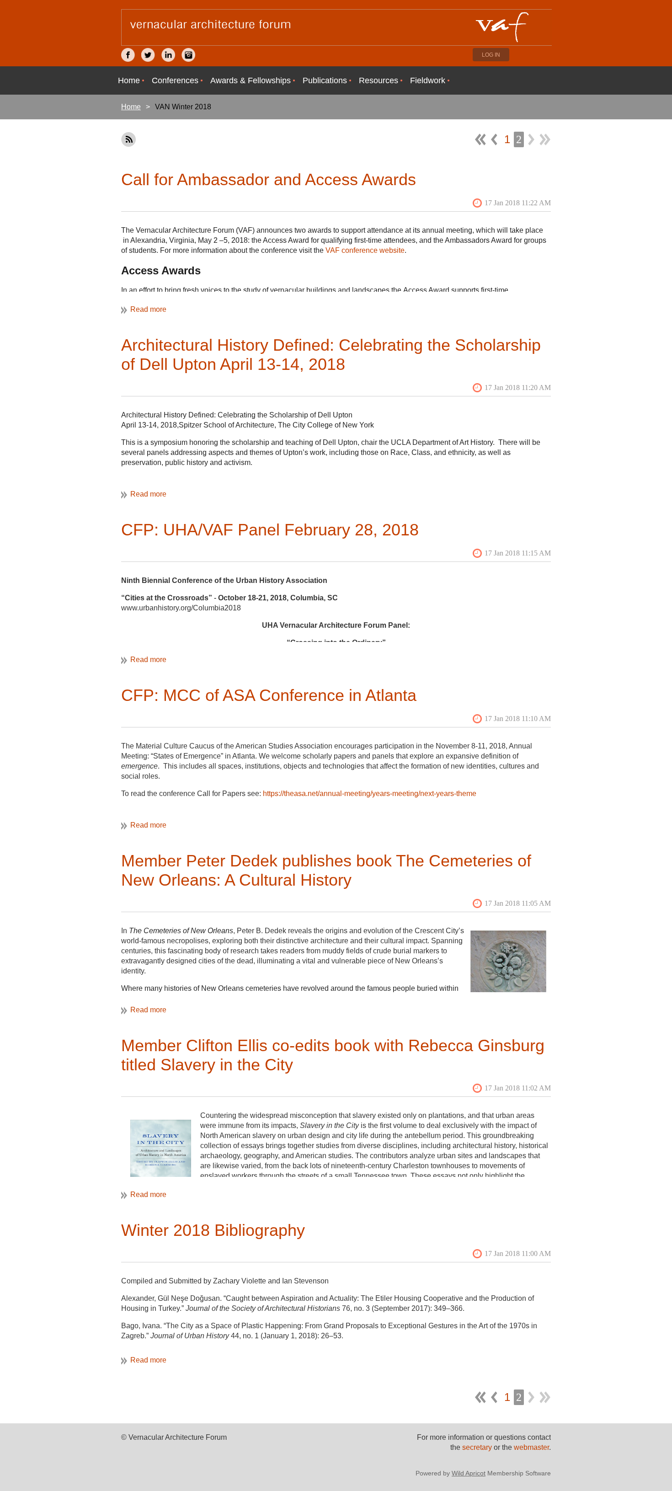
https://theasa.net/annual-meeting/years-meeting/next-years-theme (369, 793)
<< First (480, 139)
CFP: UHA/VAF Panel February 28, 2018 (270, 529)
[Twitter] (148, 55)
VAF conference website (365, 250)
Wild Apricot (468, 1473)
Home (131, 107)
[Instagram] (188, 55)
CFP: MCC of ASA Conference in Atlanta (268, 695)
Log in (491, 55)
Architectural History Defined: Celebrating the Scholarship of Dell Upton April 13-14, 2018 (331, 355)
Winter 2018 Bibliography (213, 1230)
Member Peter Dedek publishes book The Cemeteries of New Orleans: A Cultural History (326, 870)
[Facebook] (128, 55)
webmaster (531, 1447)
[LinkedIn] (168, 55)
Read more (148, 309)
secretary (478, 1447)
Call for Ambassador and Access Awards (268, 179)
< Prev (494, 139)
